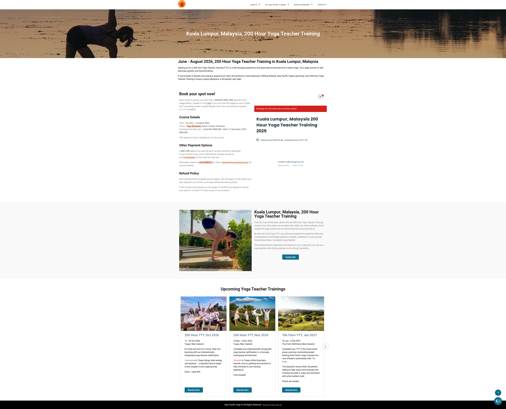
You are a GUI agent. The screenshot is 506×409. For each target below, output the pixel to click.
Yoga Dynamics (194, 126)
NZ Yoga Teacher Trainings (275, 5)
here (209, 103)
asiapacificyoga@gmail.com (235, 162)
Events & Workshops (302, 5)
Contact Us (322, 5)
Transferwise (189, 157)
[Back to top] (498, 393)
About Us (253, 5)
